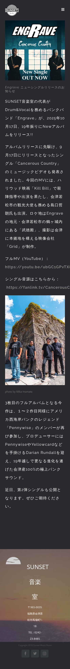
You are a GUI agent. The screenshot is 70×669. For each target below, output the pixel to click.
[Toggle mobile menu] (63, 9)
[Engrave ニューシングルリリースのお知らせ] (35, 50)
